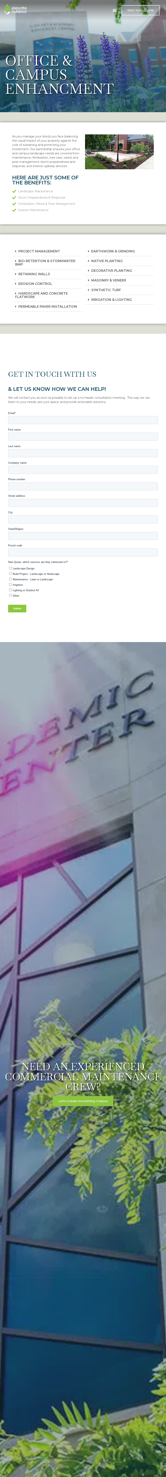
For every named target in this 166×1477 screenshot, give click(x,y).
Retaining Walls (34, 274)
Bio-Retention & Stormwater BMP (45, 262)
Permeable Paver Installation (47, 307)
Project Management (39, 251)
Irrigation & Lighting (111, 300)
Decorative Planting (111, 271)
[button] (115, 10)
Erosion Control (35, 284)
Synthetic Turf (106, 290)
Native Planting (107, 261)
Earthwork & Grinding (113, 251)
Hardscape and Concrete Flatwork (41, 295)
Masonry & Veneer (108, 280)
